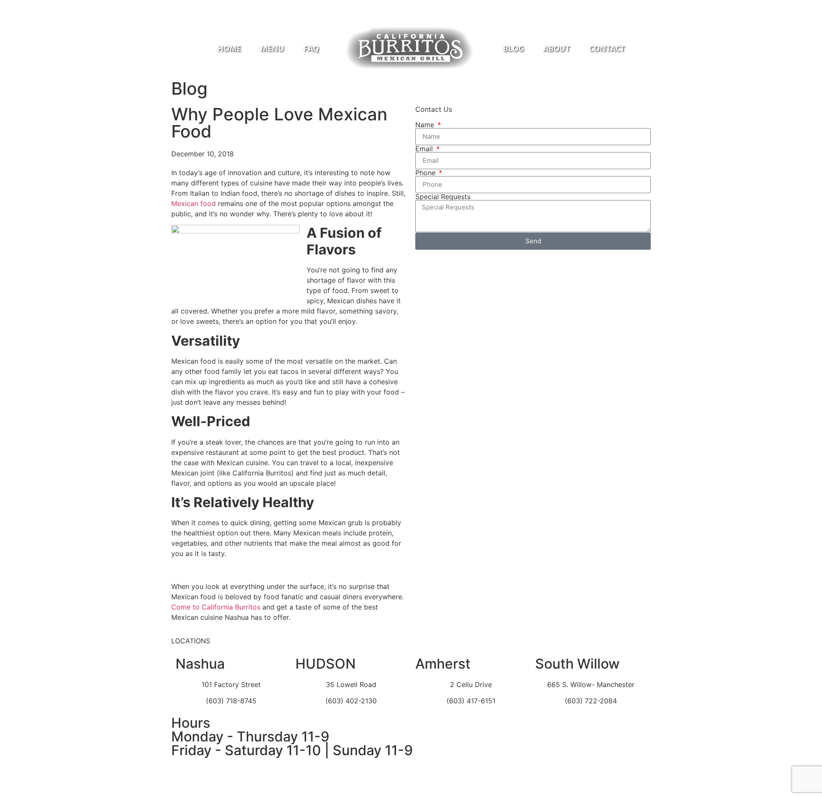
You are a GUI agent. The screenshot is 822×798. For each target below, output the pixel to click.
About (556, 48)
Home (229, 48)
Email (425, 148)
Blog (513, 48)
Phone (426, 172)
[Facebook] (396, 6)
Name (425, 124)
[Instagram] (411, 6)
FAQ (311, 48)
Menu (272, 48)
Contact (607, 48)
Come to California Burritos (215, 607)
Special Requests (443, 196)
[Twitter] (426, 6)
